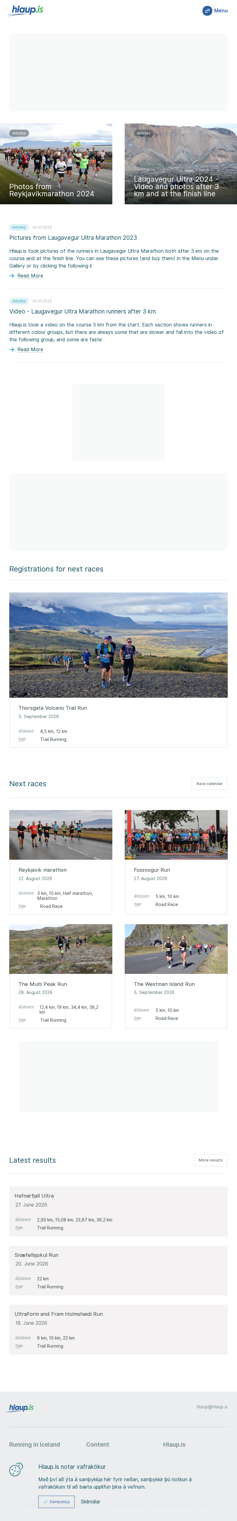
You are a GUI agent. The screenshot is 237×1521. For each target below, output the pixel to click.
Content (97, 1444)
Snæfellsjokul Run (36, 1254)
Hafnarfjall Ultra (34, 1195)
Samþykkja (60, 1501)
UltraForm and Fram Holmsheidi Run (59, 1313)
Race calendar (210, 783)
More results (211, 1160)
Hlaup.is (174, 1444)
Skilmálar (91, 1501)
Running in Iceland (34, 1444)
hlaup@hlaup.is (212, 1406)
